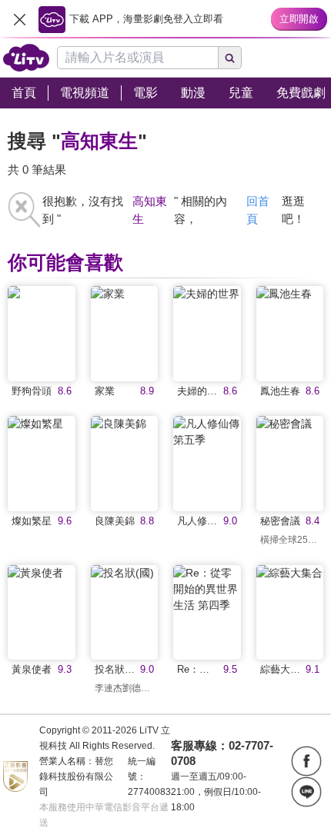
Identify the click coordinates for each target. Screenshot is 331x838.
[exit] (19, 19)
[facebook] (306, 761)
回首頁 (257, 210)
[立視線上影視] (26, 57)
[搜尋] (230, 57)
